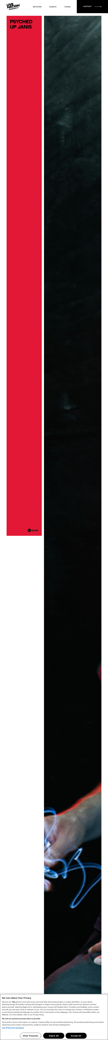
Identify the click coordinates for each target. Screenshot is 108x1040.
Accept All (76, 1035)
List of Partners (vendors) (13, 1028)
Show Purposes (30, 1035)
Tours (67, 7)
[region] (54, 1017)
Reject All (54, 1035)
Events (53, 7)
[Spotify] (33, 528)
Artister (37, 7)
